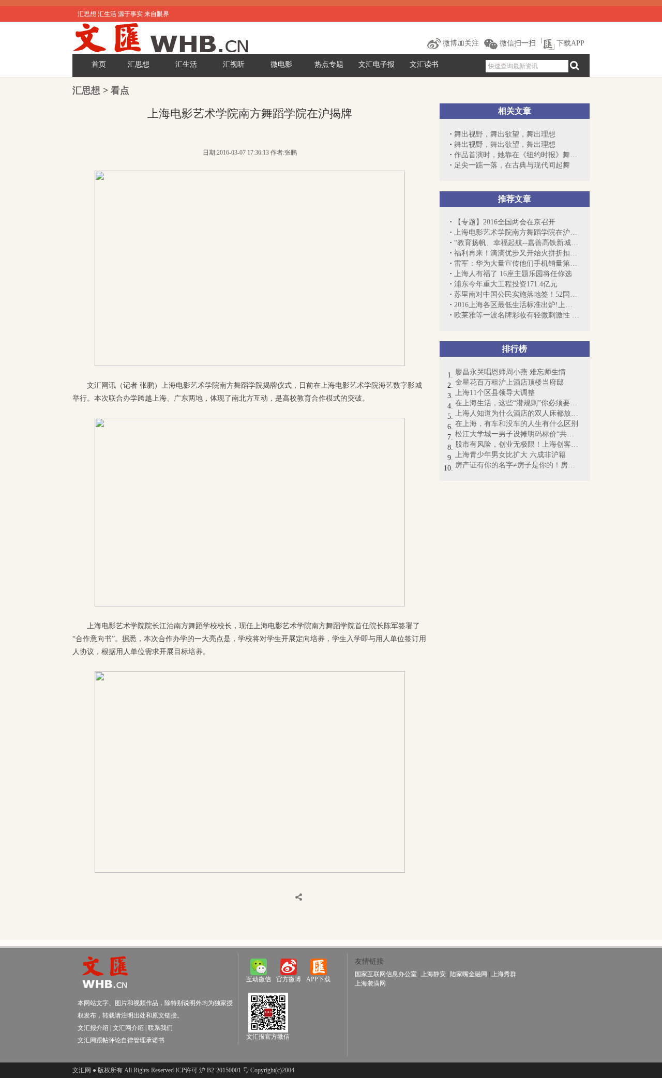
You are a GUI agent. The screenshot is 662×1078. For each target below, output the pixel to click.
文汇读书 (424, 64)
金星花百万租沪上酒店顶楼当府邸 (509, 382)
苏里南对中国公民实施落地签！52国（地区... (516, 294)
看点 (120, 90)
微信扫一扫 (517, 43)
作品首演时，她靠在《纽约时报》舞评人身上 (516, 155)
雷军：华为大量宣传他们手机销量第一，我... (516, 263)
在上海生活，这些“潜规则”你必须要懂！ (517, 403)
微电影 (281, 64)
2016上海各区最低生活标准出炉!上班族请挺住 (516, 305)
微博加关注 (460, 43)
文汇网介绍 (128, 1027)
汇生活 (186, 64)
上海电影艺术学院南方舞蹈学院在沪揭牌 (516, 232)
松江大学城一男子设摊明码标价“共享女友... (517, 434)
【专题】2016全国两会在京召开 (504, 222)
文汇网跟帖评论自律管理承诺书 (121, 1040)
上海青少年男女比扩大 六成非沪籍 (510, 455)
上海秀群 (503, 974)
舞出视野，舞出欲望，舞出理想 (504, 134)
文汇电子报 (376, 64)
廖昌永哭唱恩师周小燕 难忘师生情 (510, 372)
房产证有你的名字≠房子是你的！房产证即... (517, 465)
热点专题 (328, 64)
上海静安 (433, 974)
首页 (99, 64)
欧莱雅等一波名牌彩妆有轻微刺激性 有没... (516, 315)
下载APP (569, 43)
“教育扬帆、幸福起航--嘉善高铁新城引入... (516, 243)
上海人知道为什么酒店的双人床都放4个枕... (517, 413)
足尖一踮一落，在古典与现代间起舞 (512, 165)
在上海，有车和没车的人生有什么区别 (516, 424)
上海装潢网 (370, 983)
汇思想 (138, 64)
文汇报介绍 (93, 1027)
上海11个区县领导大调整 (495, 393)
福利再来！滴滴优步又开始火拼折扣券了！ (516, 253)
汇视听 (234, 64)
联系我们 (160, 1027)
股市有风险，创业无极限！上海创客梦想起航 (517, 444)
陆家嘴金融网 (468, 974)
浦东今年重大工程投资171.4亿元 (506, 284)
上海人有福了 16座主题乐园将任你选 (513, 274)
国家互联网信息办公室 (386, 974)
